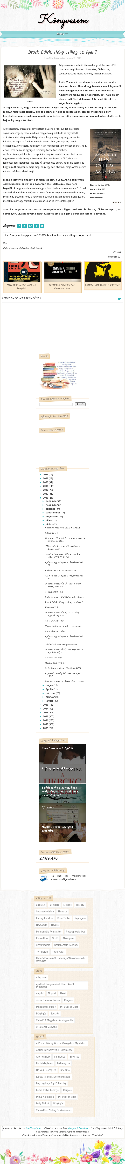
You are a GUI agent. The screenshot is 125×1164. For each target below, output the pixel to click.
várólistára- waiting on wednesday (54, 1110)
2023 (46, 474)
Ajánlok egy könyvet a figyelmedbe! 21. (64, 638)
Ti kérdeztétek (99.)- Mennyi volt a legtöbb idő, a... (64, 651)
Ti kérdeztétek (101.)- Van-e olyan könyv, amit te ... (63, 585)
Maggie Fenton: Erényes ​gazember (58, 829)
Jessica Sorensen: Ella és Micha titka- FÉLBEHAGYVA (62, 556)
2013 (46, 712)
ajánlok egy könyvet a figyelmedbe (54, 1050)
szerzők (55, 1013)
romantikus (42, 938)
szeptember (53, 512)
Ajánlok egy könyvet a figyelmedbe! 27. (64, 564)
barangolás (59, 1056)
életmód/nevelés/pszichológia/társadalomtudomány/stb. (60, 960)
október (51, 508)
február (50, 696)
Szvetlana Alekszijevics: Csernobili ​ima (62, 286)
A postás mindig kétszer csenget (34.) (62, 675)
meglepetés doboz (46, 1006)
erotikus (67, 904)
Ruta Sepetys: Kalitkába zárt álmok (64, 597)
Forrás (30, 101)
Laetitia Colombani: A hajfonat (102, 285)
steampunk (68, 938)
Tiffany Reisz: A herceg (57, 768)
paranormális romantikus (49, 931)
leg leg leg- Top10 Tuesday (51, 1083)
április (50, 689)
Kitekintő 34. (51, 533)
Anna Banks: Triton (55, 631)
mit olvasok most (69, 1006)
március (51, 693)
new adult (41, 924)
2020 (46, 482)
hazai (63, 993)
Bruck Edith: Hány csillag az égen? (64, 602)
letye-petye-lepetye (47, 1090)
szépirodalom (43, 945)
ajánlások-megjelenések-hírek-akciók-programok (55, 985)
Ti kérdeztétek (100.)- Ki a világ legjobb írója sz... (62, 614)
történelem (42, 951)
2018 (46, 489)
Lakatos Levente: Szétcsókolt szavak (64, 681)
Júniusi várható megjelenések (61, 644)
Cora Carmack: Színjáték (58, 748)
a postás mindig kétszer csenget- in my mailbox (61, 1043)
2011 (46, 720)
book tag (74, 1056)
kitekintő (65, 1070)
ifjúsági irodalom (44, 918)
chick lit (40, 904)
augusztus (52, 516)
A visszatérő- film (54, 592)
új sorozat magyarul (46, 1026)
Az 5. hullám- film (54, 621)
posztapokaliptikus (75, 931)
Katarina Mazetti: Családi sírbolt (62, 528)
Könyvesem (62, 20)
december (52, 500)
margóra (68, 1000)
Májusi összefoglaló (55, 663)
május (50, 685)
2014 (46, 708)
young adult (58, 951)
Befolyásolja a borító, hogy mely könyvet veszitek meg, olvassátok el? (60, 792)
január (50, 700)
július (49, 520)
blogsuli (52, 993)
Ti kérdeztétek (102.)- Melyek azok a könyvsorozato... (65, 539)
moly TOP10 (42, 1103)
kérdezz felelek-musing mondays (53, 1076)
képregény (80, 918)
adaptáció (41, 977)
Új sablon (48, 807)
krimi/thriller (63, 918)
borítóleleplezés (44, 1063)
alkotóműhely (43, 1056)
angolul (39, 993)
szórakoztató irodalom (66, 945)
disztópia (54, 904)
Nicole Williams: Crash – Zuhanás (63, 626)
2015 (46, 704)
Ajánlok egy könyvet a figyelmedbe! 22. (64, 577)
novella (55, 924)
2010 (46, 724)
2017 (46, 493)
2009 (46, 728)
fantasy (80, 904)
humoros (62, 911)
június (49, 524)
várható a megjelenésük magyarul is (54, 1020)
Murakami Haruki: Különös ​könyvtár (22, 286)
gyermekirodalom (45, 911)
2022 (46, 478)
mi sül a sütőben (45, 1096)
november (52, 504)
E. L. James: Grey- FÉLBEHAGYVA (63, 668)
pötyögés (41, 1013)
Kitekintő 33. (51, 607)
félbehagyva (63, 1063)
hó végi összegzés (46, 1070)
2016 (46, 497)
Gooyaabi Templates (79, 1128)
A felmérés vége (53, 658)
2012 (46, 716)
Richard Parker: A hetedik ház (61, 570)
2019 (46, 485)
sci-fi (55, 938)
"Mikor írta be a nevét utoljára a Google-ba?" (62, 547)
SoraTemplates (33, 1128)
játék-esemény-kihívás (48, 1000)
